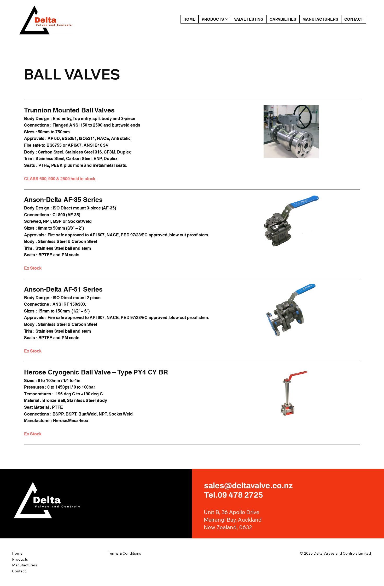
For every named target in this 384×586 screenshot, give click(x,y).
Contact (19, 571)
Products (20, 559)
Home (17, 553)
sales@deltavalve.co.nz (248, 485)
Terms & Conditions (124, 553)
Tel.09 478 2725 (233, 495)
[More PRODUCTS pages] (226, 19)
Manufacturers (24, 565)
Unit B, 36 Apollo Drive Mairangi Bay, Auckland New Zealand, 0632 (233, 520)
